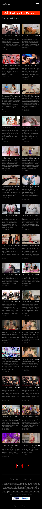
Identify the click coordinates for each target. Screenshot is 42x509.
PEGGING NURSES (8, 359)
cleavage (34, 165)
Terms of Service (15, 479)
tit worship (11, 222)
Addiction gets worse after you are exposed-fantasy (31, 246)
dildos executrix (5, 340)
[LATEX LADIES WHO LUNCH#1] (31, 268)
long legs (31, 100)
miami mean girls (5, 41)
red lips (16, 69)
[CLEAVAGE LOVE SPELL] (11, 209)
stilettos (8, 192)
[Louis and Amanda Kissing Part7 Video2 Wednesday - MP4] (31, 325)
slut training (7, 249)
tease (18, 189)
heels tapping (12, 195)
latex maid (34, 280)
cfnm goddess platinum (29, 311)
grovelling (35, 281)
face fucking (15, 248)
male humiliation (34, 44)
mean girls (32, 39)
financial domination (10, 163)
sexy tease (30, 254)
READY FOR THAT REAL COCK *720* (11, 445)
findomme (12, 221)
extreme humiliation (26, 73)
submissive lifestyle (6, 168)
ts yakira (10, 252)
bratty (36, 104)
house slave (29, 307)
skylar (3, 106)
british (17, 339)
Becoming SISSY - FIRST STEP (31, 158)
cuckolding (16, 130)
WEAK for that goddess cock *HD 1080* (11, 416)
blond (27, 336)
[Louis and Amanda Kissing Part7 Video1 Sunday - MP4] (31, 352)
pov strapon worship (8, 426)
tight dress (15, 135)
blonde (23, 334)
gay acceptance (7, 313)
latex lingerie (26, 74)
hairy (29, 336)
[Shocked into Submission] (31, 121)
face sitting (15, 100)
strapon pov (8, 311)
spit (23, 71)
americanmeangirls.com (6, 42)
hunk (34, 339)
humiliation (15, 38)
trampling (31, 305)
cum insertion (30, 426)
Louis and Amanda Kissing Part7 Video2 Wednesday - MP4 (31, 332)
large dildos (9, 366)
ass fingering (24, 165)
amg (10, 41)
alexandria (8, 138)
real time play (30, 47)
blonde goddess (15, 42)
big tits (7, 68)
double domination (35, 69)
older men (24, 38)
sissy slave (24, 45)
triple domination (16, 393)
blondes (10, 68)
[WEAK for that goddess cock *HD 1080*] (11, 410)
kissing (26, 334)
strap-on (10, 363)
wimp (23, 42)
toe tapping (4, 193)
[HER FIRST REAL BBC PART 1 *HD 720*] (11, 239)
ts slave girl (13, 396)
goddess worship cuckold (12, 166)
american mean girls (9, 39)
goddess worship (5, 38)
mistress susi (8, 398)
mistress (24, 192)
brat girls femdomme (12, 283)
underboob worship (9, 227)
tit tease (12, 224)
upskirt (30, 278)
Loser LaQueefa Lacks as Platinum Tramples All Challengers (31, 302)
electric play (28, 135)
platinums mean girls (29, 42)
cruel (7, 281)
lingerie (28, 162)
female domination (25, 68)
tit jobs (8, 74)
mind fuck (28, 101)
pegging (30, 71)
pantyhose (32, 101)
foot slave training (25, 305)
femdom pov (35, 190)
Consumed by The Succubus (11, 332)
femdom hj (8, 454)
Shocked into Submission (30, 128)
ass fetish (24, 162)
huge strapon (15, 423)
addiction (27, 222)
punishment (30, 308)
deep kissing (30, 339)
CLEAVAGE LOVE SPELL (9, 215)
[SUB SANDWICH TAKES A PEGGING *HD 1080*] (11, 381)
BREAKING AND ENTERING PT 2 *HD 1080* (31, 416)
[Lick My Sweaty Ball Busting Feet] (11, 29)
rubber (9, 364)
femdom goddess (25, 104)
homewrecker (28, 449)
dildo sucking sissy (29, 281)
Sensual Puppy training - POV (31, 187)
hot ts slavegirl (7, 256)
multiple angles (9, 71)
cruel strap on (31, 76)
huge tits (13, 69)
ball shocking (28, 138)
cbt (33, 130)
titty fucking (9, 73)
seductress (17, 192)
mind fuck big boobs (25, 225)
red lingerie (26, 256)
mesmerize (37, 160)
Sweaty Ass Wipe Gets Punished (11, 96)
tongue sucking (25, 339)
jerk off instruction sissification (30, 168)
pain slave (33, 135)
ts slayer (7, 393)
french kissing (24, 337)
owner (34, 197)
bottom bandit (24, 426)
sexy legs (35, 103)
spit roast (9, 395)
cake (30, 280)
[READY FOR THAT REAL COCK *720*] (11, 438)
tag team (10, 367)
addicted (36, 224)
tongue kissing (30, 337)
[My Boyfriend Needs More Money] (11, 151)
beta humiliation (13, 311)
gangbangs (4, 73)
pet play (27, 192)
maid (29, 44)
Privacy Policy (27, 479)
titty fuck (13, 68)
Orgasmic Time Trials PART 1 (11, 66)
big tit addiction (33, 225)
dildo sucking (11, 449)
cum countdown (34, 251)
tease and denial (5, 190)
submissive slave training (10, 45)
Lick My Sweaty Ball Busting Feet (11, 36)
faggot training (8, 423)
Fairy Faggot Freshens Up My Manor (31, 36)
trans (3, 249)
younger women (27, 39)
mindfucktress (33, 193)
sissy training (35, 41)
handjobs (16, 334)
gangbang (16, 71)
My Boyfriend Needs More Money (11, 158)
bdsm (31, 68)
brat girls (12, 218)
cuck (19, 165)
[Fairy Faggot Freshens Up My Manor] (31, 29)
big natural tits (32, 222)
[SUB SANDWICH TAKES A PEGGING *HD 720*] (31, 381)
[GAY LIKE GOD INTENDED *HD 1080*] (11, 295)
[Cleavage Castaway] (31, 209)
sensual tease (30, 195)
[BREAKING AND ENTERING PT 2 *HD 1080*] (31, 410)
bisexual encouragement (6, 422)
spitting (32, 307)
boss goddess (33, 310)
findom (15, 160)
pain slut (37, 135)
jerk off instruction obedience (34, 256)
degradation (26, 71)
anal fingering (30, 165)
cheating (23, 449)
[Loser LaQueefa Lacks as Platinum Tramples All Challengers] (31, 295)
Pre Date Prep (6, 128)
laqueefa (26, 313)
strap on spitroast (25, 77)
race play (28, 310)
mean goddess (25, 136)
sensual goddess (36, 195)
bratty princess (25, 44)
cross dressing (16, 364)
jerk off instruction (33, 98)
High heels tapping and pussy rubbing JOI (11, 187)
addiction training (25, 221)
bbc (6, 251)
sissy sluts (36, 163)
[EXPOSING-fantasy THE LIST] (31, 89)
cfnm (23, 39)
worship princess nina (29, 106)
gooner (13, 71)
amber (7, 44)
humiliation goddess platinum (33, 45)
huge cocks (12, 74)
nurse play (13, 361)
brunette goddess (8, 106)
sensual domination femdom (27, 197)
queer (39, 44)
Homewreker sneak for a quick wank (31, 445)
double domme (35, 71)
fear (8, 281)
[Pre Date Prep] (11, 121)
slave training (29, 190)
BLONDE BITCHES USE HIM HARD (31, 66)
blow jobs (15, 447)
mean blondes (36, 76)
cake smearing (28, 283)
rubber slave (4, 395)
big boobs (28, 447)
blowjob (26, 423)
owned (25, 195)
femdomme (8, 224)
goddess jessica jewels (34, 74)
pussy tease (12, 192)
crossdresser (35, 42)
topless (16, 336)
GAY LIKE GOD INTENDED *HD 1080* (11, 302)
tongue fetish (34, 334)
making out (36, 337)
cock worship (12, 419)
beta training (36, 101)
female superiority (29, 41)
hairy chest (35, 336)
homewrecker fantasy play (27, 452)
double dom (8, 107)
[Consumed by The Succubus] (11, 325)
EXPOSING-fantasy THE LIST (31, 96)
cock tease (12, 334)
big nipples (17, 337)
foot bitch (10, 44)
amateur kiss (27, 340)
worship (3, 339)
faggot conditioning (14, 313)
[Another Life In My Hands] (11, 268)
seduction (27, 100)
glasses (7, 222)
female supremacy (34, 38)
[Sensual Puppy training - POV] (31, 180)
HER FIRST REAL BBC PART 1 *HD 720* (11, 246)
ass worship (4, 277)
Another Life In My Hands (10, 274)
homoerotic (33, 449)
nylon (28, 193)
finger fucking (24, 160)
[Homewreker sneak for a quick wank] (31, 438)
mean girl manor (16, 39)
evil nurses (12, 369)
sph (13, 304)
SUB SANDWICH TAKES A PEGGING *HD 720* (31, 388)
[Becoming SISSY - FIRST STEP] (31, 151)
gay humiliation (11, 420)
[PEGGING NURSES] (11, 352)
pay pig (13, 136)
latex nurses (4, 366)
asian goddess (8, 361)
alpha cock (6, 252)
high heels (15, 189)
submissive (24, 190)
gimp (12, 364)
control (13, 280)
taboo (12, 277)
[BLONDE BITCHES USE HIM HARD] (31, 59)
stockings (24, 101)
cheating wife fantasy (31, 450)
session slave (25, 47)
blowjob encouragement (11, 251)
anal (25, 420)
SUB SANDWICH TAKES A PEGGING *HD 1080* (11, 388)
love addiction (32, 221)
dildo (14, 337)
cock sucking (12, 249)
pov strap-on (13, 310)
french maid (28, 38)
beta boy (29, 166)
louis (23, 340)
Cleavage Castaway (28, 215)
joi (37, 100)
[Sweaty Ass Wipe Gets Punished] (11, 89)
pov (37, 189)
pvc (29, 193)
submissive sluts (5, 449)
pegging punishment (15, 367)
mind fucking (12, 281)
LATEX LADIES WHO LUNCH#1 (31, 274)
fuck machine (27, 425)
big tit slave (8, 225)
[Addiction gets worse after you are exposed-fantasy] (31, 239)
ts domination (32, 425)
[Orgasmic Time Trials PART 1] (11, 59)
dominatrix (30, 103)
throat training (15, 252)
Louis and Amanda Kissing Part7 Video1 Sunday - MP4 (31, 359)
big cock (3, 68)
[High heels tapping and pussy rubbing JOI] (11, 180)
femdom (10, 38)
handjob (3, 336)
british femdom (5, 364)
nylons (34, 308)
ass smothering (10, 100)
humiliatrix (31, 252)
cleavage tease (31, 224)
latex (37, 68)
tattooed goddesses (6, 369)
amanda (36, 339)
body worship (8, 339)
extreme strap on (25, 76)
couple (31, 336)
